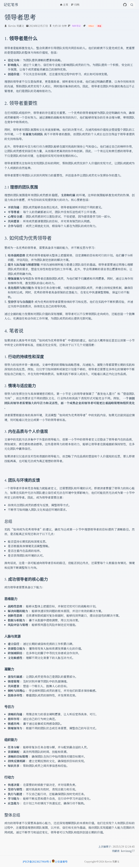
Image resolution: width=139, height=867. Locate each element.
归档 (76, 4)
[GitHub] (125, 5)
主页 (65, 4)
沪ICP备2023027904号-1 (37, 861)
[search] (132, 4)
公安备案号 (61, 861)
